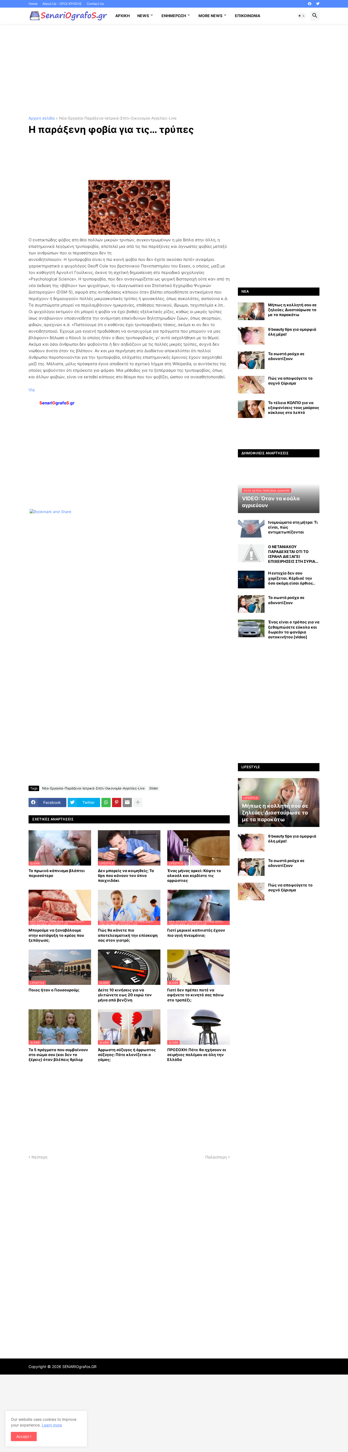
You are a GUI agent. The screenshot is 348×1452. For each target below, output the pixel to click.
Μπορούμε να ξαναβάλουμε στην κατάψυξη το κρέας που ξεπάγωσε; (56, 935)
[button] (301, 15)
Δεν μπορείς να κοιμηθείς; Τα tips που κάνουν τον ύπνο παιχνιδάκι (126, 875)
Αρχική (122, 15)
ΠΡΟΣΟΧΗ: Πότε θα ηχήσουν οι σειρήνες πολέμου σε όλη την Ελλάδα (196, 1054)
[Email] (127, 802)
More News (210, 15)
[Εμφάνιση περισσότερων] (137, 802)
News (143, 15)
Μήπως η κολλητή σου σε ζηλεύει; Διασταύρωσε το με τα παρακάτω (292, 309)
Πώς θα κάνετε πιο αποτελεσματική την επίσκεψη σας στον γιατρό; (128, 935)
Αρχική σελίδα (42, 118)
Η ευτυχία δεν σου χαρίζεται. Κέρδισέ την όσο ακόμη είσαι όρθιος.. (291, 578)
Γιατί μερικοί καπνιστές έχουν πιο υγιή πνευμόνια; (196, 932)
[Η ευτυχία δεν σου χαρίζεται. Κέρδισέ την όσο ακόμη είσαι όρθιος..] (251, 579)
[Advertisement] (174, 70)
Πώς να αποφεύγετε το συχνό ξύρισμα (290, 380)
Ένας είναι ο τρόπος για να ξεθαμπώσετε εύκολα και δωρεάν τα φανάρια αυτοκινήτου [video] (293, 629)
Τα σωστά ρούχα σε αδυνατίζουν (286, 356)
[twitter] (317, 4)
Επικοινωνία (247, 15)
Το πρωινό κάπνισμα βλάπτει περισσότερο (57, 873)
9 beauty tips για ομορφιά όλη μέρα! (292, 331)
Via (32, 389)
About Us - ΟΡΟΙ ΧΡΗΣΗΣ (62, 4)
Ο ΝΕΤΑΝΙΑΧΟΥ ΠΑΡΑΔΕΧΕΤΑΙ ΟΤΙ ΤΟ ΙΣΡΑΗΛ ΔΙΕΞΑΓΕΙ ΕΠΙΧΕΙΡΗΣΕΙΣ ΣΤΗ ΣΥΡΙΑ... (293, 554)
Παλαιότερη (216, 1157)
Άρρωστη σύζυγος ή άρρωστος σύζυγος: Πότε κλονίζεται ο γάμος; (127, 1054)
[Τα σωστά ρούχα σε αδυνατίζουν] (251, 360)
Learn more (52, 1425)
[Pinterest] (116, 802)
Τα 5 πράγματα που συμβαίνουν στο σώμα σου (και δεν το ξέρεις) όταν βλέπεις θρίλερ (58, 1054)
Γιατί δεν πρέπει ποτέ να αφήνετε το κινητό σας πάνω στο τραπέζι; (195, 995)
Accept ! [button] (23, 1436)
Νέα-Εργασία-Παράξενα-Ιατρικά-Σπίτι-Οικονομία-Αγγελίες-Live (117, 118)
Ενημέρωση (173, 15)
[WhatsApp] (106, 802)
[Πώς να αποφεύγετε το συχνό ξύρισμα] (251, 385)
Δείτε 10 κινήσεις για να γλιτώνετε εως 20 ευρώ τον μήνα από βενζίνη (125, 995)
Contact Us (95, 4)
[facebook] (309, 4)
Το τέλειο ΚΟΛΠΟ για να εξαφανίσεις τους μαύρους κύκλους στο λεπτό (293, 407)
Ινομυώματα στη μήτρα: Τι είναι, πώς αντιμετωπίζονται (293, 527)
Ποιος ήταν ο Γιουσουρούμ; (54, 990)
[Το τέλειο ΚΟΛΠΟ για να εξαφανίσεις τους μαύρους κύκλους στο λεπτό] (251, 409)
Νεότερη (39, 1157)
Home (33, 4)
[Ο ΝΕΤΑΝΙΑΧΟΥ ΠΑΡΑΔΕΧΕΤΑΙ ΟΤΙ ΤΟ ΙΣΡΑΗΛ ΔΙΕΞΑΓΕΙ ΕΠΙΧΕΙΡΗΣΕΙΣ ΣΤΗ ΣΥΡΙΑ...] (251, 553)
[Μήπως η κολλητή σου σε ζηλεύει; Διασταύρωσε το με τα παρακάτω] (251, 311)
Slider (153, 788)
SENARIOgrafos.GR (79, 1366)
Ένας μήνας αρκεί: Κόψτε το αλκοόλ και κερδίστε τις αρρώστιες (194, 875)
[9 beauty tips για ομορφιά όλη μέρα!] (251, 336)
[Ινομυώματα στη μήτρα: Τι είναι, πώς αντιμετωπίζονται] (251, 529)
